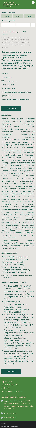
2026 (7, 16)
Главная (3, 32)
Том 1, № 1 (4, 34)
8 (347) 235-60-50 (10, 413)
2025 (18, 16)
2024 (29, 16)
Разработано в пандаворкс (9, 426)
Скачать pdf (11, 108)
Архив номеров (14, 32)
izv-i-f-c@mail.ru (10, 417)
